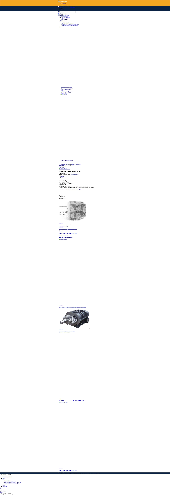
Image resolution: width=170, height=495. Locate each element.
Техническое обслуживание (8, 480)
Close (60, 13)
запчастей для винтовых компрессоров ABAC (74, 189)
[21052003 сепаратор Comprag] (64, 92)
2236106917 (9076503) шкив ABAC (64, 169)
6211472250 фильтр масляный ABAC (66, 224)
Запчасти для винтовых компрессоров (72, 164)
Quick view (61, 223)
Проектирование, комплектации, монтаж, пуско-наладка (12, 482)
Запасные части (63, 164)
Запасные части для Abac (74, 174)
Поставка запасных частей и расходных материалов (12, 483)
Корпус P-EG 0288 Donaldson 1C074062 (67, 160)
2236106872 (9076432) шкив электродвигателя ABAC (67, 89)
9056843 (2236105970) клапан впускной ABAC (68, 233)
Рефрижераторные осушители (65, 16)
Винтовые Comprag (7, 477)
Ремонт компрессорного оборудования (10, 481)
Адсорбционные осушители (65, 17)
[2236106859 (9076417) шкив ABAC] (65, 91)
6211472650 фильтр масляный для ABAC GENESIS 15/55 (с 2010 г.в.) (72, 400)
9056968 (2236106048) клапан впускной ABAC (68, 470)
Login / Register (4, 486)
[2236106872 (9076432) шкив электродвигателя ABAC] (65, 88)
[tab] (81, 176)
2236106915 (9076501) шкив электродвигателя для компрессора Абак (72, 307)
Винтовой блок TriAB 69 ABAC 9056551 (67, 331)
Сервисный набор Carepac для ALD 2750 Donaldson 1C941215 (66, 87)
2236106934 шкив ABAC (63, 166)
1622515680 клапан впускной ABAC (66, 237)
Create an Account (3, 491)
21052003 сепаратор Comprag (66, 93)
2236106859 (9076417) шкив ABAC (67, 91)
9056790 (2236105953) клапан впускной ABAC (68, 229)
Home (60, 164)
